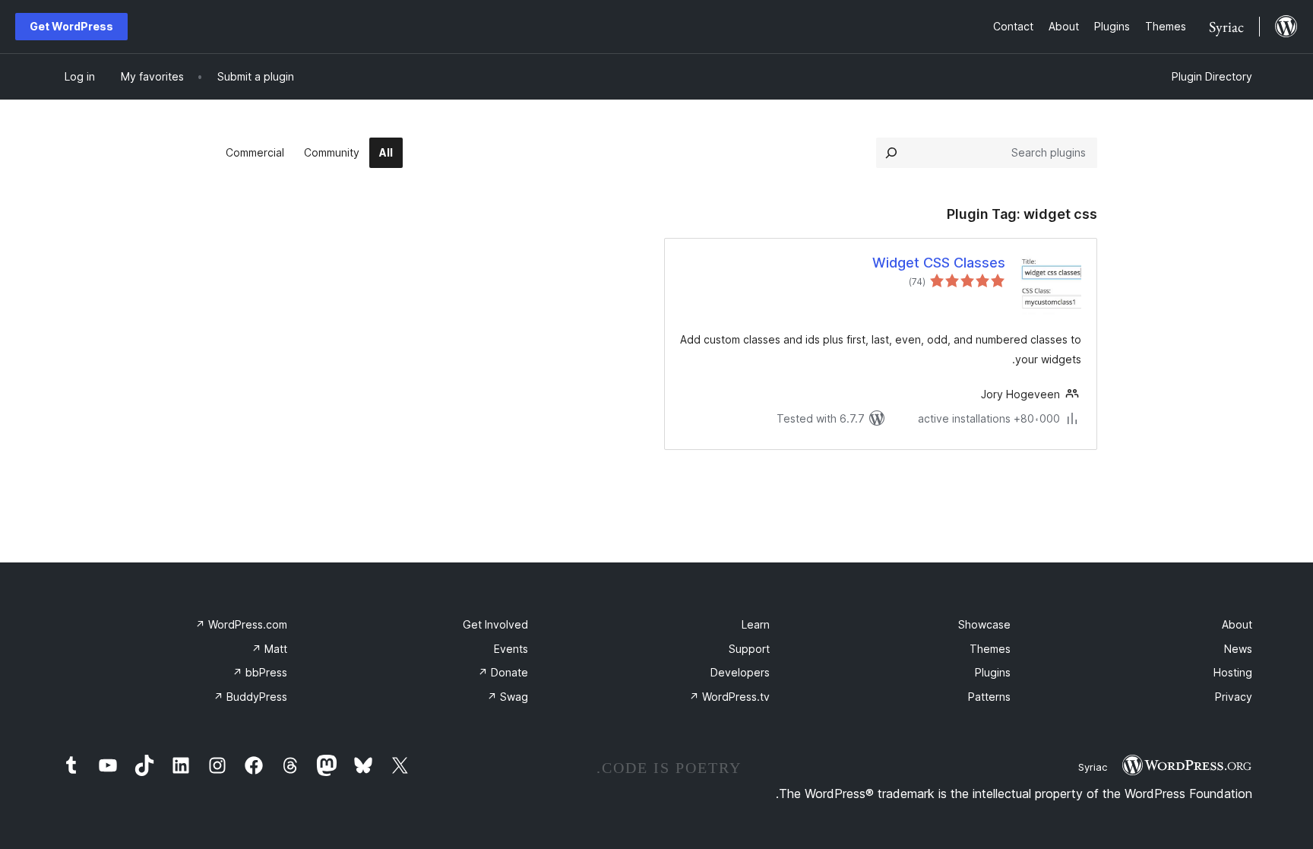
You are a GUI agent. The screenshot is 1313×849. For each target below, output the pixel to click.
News (1238, 648)
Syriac (1092, 767)
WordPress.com (241, 624)
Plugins (993, 672)
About (1237, 624)
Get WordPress (71, 26)
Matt (269, 648)
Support (749, 648)
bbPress (260, 672)
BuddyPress (250, 696)
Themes (990, 648)
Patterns (989, 696)
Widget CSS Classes (938, 263)
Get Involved (495, 624)
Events (511, 648)
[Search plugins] (891, 153)
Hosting (1232, 672)
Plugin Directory (1212, 76)
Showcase (984, 624)
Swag (507, 696)
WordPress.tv (729, 696)
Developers (740, 672)
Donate (503, 672)
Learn (756, 624)
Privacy (1233, 696)
